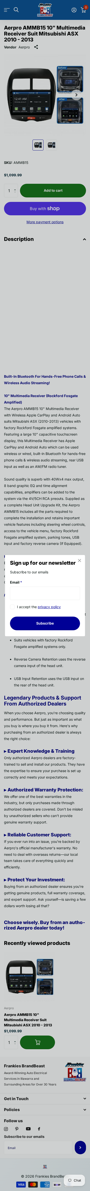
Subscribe (45, 623)
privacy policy (49, 607)
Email (16, 582)
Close (79, 560)
